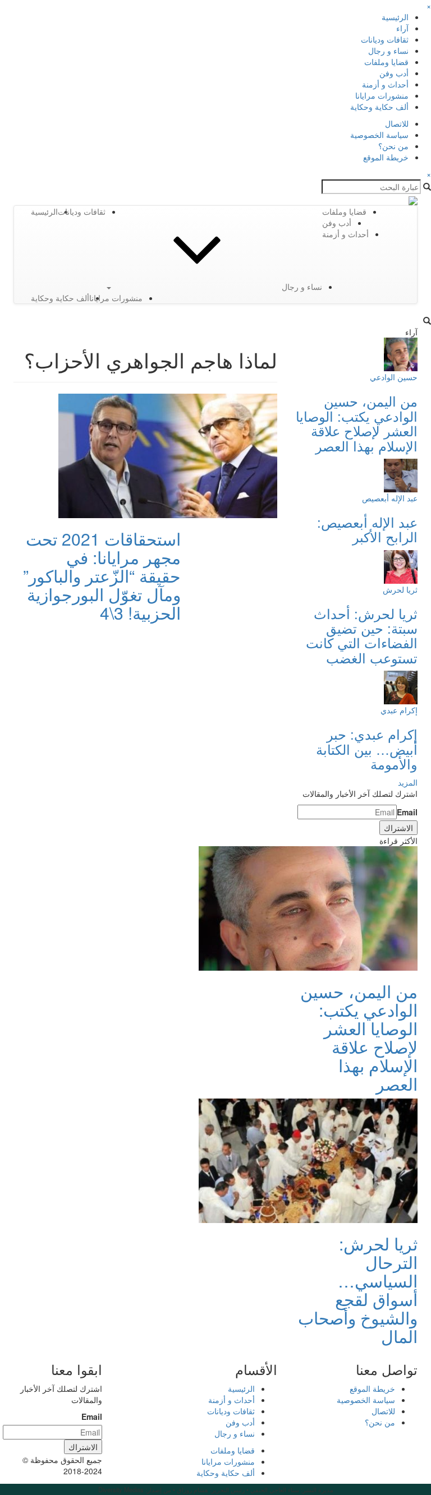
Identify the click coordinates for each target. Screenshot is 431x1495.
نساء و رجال (388, 50)
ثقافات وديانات (385, 39)
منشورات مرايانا (382, 95)
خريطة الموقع (386, 157)
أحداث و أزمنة (385, 84)
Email (407, 812)
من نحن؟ (393, 145)
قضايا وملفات (386, 61)
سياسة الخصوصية (379, 134)
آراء (402, 28)
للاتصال (397, 123)
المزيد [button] (408, 782)
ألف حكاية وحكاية (379, 106)
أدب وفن (394, 73)
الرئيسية (395, 16)
